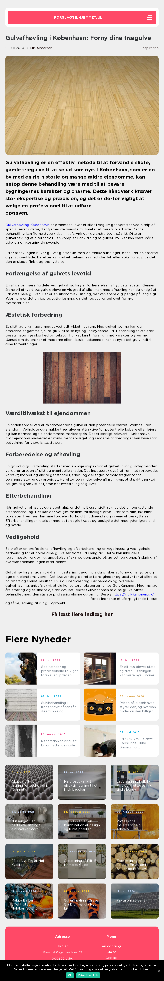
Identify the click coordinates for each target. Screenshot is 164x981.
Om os (111, 952)
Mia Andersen (41, 48)
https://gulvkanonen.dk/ (133, 594)
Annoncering (111, 946)
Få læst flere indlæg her (82, 614)
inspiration (150, 48)
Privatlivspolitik (88, 975)
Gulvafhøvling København (27, 225)
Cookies (111, 958)
